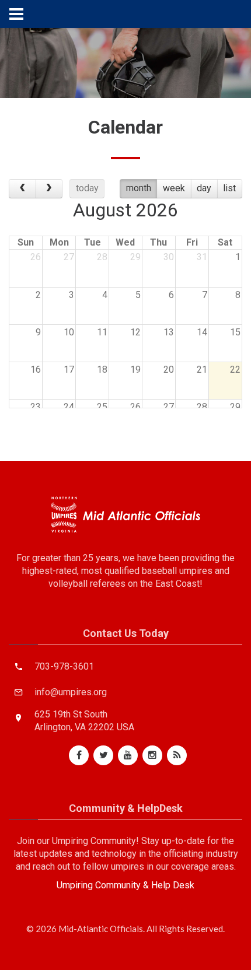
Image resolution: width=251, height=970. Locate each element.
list (229, 188)
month (138, 188)
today (87, 188)
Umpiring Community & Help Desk (125, 885)
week (174, 188)
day (204, 188)
